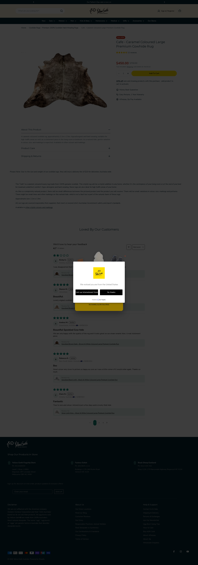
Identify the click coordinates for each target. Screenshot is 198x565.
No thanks (111, 292)
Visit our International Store (87, 292)
